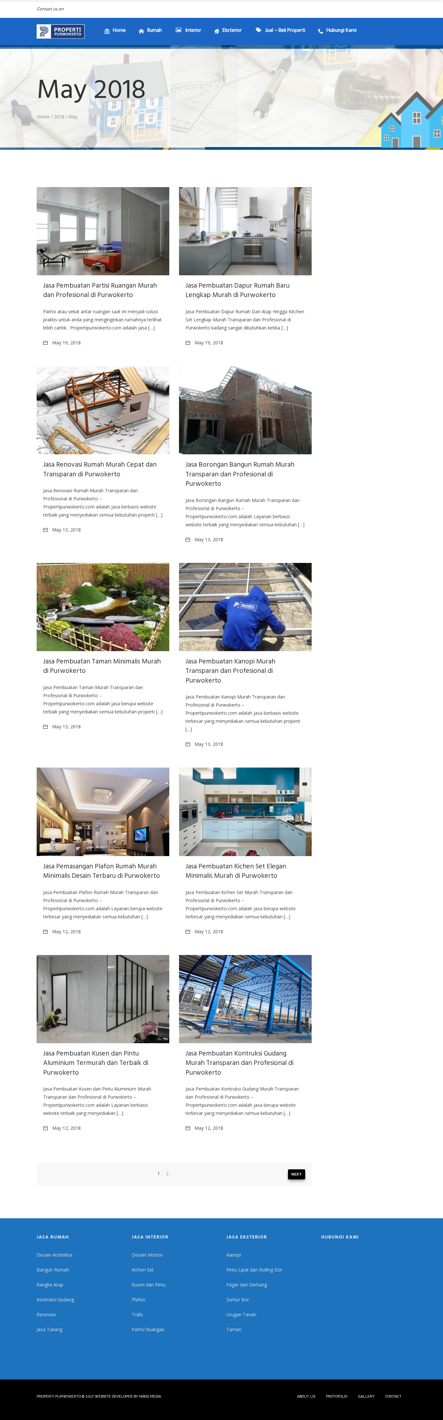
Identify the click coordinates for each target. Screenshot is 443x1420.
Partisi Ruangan (148, 1329)
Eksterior (232, 31)
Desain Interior (147, 1255)
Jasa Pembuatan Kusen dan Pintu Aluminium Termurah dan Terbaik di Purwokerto (95, 1064)
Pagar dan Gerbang (246, 1285)
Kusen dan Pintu (149, 1285)
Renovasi (46, 1314)
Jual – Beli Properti (285, 31)
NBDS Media (150, 1396)
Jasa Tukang (49, 1329)
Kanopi (233, 1255)
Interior (193, 31)
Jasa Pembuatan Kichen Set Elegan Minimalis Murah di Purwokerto (236, 872)
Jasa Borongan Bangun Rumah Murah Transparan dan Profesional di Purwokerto (240, 475)
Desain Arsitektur (55, 1255)
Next (296, 1174)
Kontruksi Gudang (55, 1299)
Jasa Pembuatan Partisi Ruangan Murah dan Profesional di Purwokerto (100, 291)
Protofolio (336, 1396)
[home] (61, 31)
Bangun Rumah (53, 1270)
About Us (306, 1396)
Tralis (137, 1314)
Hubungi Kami (341, 31)
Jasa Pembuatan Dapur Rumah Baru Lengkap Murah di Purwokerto (238, 291)
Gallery (366, 1396)
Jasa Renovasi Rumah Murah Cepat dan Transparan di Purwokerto (100, 470)
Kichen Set (143, 1270)
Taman (233, 1329)
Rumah (154, 31)
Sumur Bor (237, 1299)
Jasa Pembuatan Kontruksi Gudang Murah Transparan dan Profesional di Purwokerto (239, 1064)
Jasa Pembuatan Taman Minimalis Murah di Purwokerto (102, 667)
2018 (59, 116)
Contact (393, 1396)
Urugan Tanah (241, 1314)
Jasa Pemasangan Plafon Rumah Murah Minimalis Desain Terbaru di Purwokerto (101, 872)
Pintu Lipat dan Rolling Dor (254, 1270)
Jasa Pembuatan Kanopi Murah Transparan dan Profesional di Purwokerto (230, 672)
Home (119, 31)
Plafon (138, 1299)
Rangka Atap (50, 1285)
